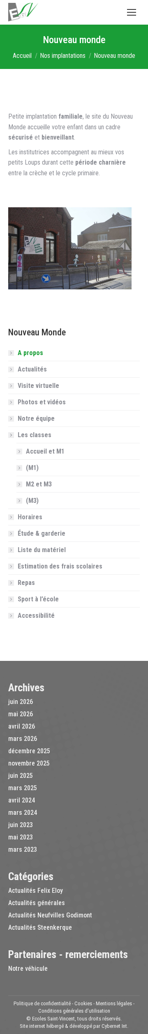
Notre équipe (36, 418)
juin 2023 (20, 825)
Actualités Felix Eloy (35, 890)
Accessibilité (36, 615)
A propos (30, 353)
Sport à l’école (38, 599)
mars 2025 (22, 788)
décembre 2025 (29, 751)
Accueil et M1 (45, 451)
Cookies (83, 1003)
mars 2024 (22, 812)
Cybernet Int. (115, 1026)
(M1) (32, 468)
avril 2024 (21, 800)
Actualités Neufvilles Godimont (50, 915)
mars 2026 (22, 739)
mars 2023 (22, 849)
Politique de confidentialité (42, 1003)
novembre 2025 (29, 763)
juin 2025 (20, 776)
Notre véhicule (28, 968)
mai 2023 (20, 837)
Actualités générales (36, 903)
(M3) (32, 500)
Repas (26, 583)
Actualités (32, 369)
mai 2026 (20, 714)
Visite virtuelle (38, 386)
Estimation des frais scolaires (60, 566)
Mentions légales (114, 1003)
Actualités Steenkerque (40, 927)
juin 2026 (20, 702)
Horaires (30, 517)
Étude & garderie (41, 533)
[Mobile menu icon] (131, 12)
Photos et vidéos (42, 402)
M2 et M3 (39, 484)
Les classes (34, 435)
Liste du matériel (42, 550)
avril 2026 (21, 726)
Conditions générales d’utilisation (74, 1011)
